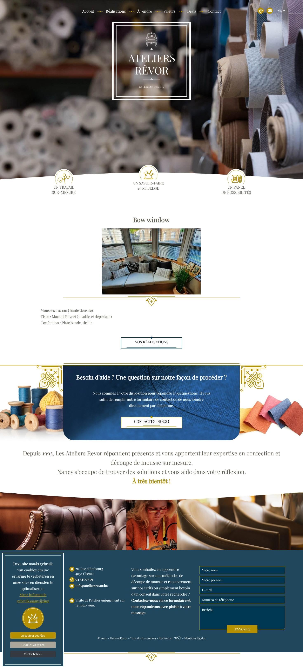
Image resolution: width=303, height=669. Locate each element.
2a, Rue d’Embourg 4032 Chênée (89, 571)
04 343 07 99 (84, 579)
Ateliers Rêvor (118, 638)
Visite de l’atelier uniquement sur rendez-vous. (100, 602)
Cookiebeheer (33, 654)
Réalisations (116, 11)
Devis (191, 11)
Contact (214, 11)
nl (279, 10)
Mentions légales (195, 638)
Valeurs (169, 11)
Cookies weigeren (33, 645)
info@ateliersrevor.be (91, 585)
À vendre (144, 11)
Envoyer (242, 629)
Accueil (88, 11)
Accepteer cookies (33, 635)
